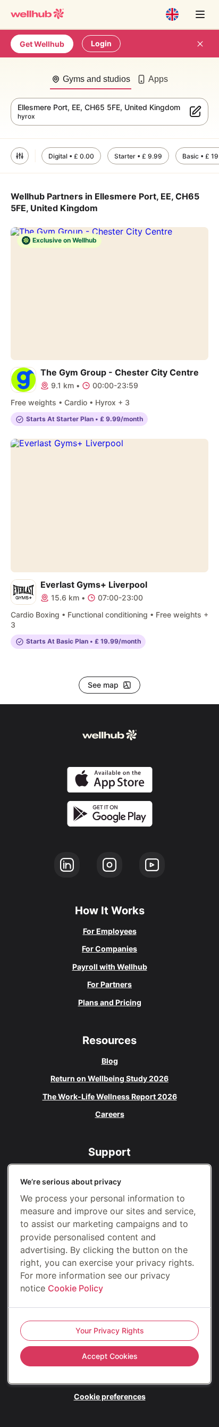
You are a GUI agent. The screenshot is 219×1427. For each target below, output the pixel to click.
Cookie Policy (75, 1288)
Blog (110, 1060)
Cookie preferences (110, 1396)
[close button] (199, 43)
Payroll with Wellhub (109, 966)
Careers (109, 1114)
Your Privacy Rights (109, 1330)
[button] (20, 155)
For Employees (110, 931)
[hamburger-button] (199, 14)
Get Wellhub (42, 43)
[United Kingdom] (172, 14)
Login (101, 43)
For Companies (109, 948)
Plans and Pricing (109, 1002)
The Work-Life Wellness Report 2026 (110, 1096)
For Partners (109, 984)
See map (103, 684)
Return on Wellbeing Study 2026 (109, 1078)
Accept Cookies (110, 1356)
